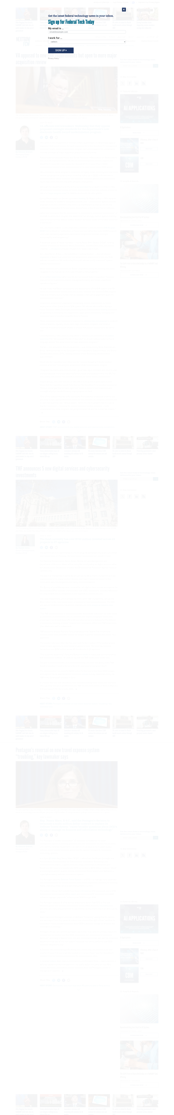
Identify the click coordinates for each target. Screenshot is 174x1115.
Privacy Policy (53, 58)
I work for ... (55, 38)
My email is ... (56, 28)
